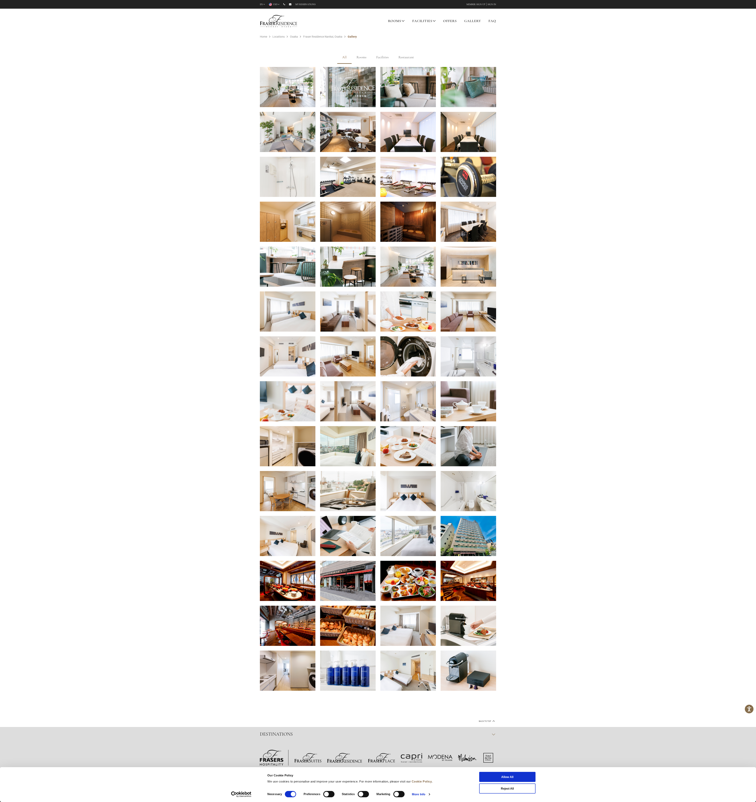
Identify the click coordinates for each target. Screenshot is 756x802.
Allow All (507, 777)
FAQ (492, 21)
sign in (491, 4)
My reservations (305, 4)
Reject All (507, 788)
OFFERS (450, 21)
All (344, 57)
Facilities (382, 57)
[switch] (328, 794)
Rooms (361, 57)
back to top (485, 721)
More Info (418, 794)
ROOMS (394, 21)
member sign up (475, 4)
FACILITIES (422, 21)
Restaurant (406, 57)
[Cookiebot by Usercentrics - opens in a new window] (241, 794)
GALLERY (472, 21)
